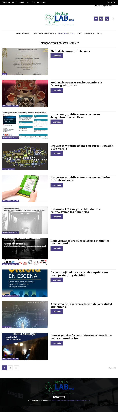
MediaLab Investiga (10, 106)
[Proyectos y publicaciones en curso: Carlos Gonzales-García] (25, 188)
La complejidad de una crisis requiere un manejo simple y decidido (79, 274)
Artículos (7, 327)
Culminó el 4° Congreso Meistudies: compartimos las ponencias (76, 211)
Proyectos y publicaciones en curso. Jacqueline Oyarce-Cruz (75, 116)
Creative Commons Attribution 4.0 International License (69, 400)
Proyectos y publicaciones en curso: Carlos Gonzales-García (80, 179)
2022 (4, 74)
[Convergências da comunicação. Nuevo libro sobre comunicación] (25, 346)
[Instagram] (101, 18)
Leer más (57, 56)
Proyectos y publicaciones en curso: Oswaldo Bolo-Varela (82, 147)
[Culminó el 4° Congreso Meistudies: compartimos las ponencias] (25, 220)
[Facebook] (96, 18)
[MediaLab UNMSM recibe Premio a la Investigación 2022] (25, 93)
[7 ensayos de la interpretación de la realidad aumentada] (25, 314)
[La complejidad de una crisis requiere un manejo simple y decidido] (25, 283)
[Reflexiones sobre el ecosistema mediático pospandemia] (25, 251)
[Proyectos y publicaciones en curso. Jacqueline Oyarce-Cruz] (25, 125)
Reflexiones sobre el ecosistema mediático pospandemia (80, 242)
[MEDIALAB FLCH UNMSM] (59, 18)
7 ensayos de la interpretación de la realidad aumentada (81, 305)
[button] (113, 18)
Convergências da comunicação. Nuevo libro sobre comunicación (81, 337)
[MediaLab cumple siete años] (25, 61)
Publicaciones (8, 169)
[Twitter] (107, 18)
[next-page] (16, 367)
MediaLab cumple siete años (70, 51)
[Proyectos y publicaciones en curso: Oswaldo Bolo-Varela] (25, 156)
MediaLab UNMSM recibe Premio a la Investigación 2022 (76, 84)
